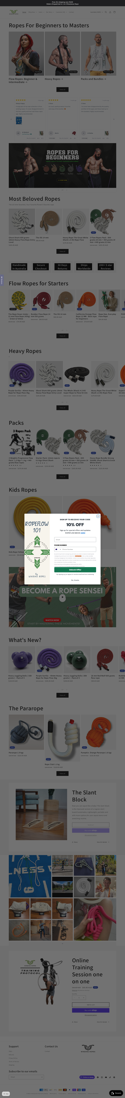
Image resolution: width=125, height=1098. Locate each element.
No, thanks (75, 580)
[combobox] (57, 549)
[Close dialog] (98, 516)
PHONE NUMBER (60, 545)
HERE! (83, 533)
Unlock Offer (75, 569)
